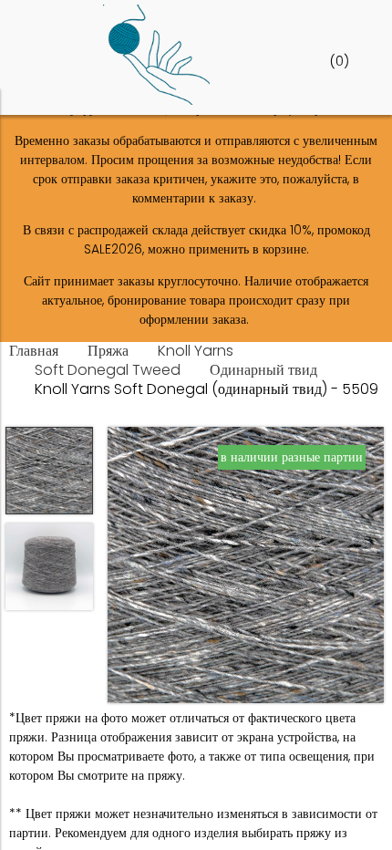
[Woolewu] (156, 100)
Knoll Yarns (195, 350)
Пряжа (108, 350)
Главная (33, 350)
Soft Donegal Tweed (108, 369)
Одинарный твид (263, 369)
